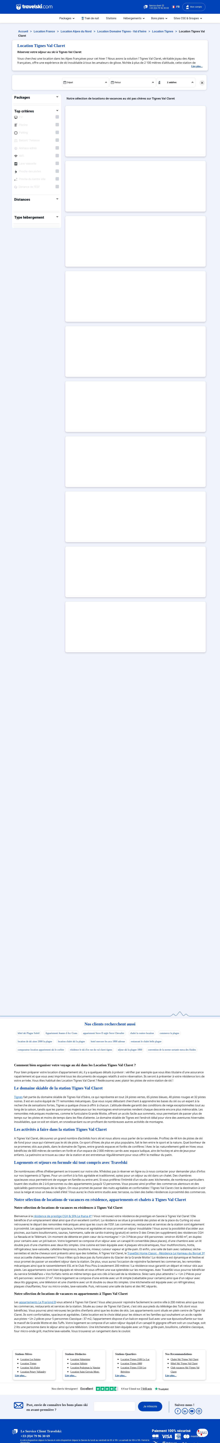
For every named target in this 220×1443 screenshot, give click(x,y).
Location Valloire (78, 1363)
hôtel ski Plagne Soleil (29, 1033)
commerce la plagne (169, 1033)
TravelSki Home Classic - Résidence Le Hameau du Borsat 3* (166, 1253)
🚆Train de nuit (90, 18)
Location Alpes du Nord (76, 31)
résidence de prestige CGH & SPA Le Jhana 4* (63, 1216)
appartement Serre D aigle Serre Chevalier (103, 1033)
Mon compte (196, 7)
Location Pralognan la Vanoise (85, 1367)
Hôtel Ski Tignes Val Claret (184, 1363)
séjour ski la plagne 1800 (130, 1049)
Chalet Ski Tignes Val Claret (184, 1359)
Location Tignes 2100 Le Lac (135, 1359)
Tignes (18, 1097)
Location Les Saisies (30, 1359)
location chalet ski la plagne (71, 1041)
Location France (45, 31)
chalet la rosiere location (142, 1033)
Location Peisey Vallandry (33, 1372)
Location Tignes (163, 31)
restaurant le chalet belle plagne (146, 1041)
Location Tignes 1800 (131, 1363)
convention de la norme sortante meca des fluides (172, 1049)
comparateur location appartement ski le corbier (41, 1049)
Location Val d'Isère (30, 1367)
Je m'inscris (150, 1406)
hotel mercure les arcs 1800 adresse (108, 1041)
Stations (111, 18)
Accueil (23, 31)
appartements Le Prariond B (37, 1302)
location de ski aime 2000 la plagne (35, 1041)
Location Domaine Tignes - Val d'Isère (122, 31)
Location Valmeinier (80, 1359)
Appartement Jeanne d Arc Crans (61, 1033)
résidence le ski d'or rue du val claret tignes (91, 1049)
